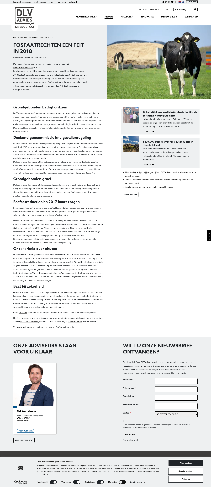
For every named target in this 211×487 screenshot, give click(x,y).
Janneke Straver (75, 321)
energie (43, 2)
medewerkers (169, 16)
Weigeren (186, 479)
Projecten (127, 16)
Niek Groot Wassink (29, 321)
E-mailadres (128, 396)
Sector (126, 412)
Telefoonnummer (131, 404)
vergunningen (61, 2)
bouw (51, 2)
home (15, 37)
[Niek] (35, 384)
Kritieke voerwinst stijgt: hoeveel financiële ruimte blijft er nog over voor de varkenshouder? (159, 181)
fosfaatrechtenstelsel (23, 67)
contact (166, 9)
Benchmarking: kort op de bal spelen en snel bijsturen (149, 187)
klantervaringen (86, 16)
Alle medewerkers (24, 440)
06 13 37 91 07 (24, 418)
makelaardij (73, 2)
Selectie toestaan (186, 471)
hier (18, 327)
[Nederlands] (180, 1)
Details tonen (136, 482)
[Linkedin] (166, 1)
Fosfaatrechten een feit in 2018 (40, 37)
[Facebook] (175, 1)
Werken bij (191, 16)
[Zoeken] (195, 9)
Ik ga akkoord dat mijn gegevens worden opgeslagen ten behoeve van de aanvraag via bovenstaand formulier (156, 426)
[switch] (76, 482)
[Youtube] (172, 1)
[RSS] (163, 1)
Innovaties (147, 16)
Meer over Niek (25, 431)
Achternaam (129, 387)
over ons (143, 9)
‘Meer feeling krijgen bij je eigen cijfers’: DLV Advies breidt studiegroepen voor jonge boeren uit (160, 174)
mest (36, 2)
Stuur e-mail (23, 420)
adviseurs (23, 312)
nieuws (109, 16)
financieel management (22, 2)
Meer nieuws (130, 194)
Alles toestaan (186, 463)
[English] (183, 1)
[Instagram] (169, 1)
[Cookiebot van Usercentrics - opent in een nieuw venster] (20, 482)
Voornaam (128, 379)
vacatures (154, 9)
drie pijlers (84, 208)
